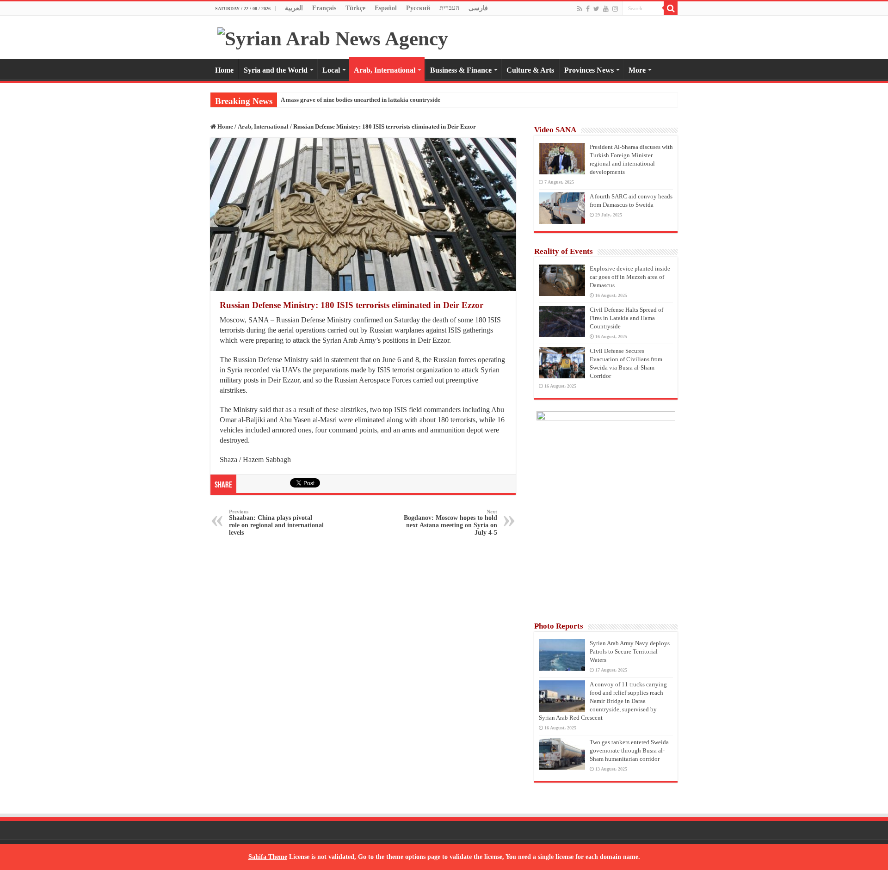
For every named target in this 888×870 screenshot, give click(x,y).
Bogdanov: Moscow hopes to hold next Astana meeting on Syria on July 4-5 (450, 522)
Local (331, 70)
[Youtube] (606, 8)
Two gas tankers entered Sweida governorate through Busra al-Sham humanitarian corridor (629, 750)
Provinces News (589, 70)
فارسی (478, 8)
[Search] (671, 8)
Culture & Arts (530, 70)
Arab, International (384, 70)
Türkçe (355, 8)
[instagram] (615, 8)
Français (324, 8)
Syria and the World (276, 70)
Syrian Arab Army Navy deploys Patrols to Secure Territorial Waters (630, 651)
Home (224, 70)
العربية (294, 8)
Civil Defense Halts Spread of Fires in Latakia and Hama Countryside (626, 318)
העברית (449, 8)
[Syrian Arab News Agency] (332, 36)
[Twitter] (596, 8)
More (637, 70)
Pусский (418, 8)
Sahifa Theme (267, 856)
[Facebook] (588, 8)
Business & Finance (461, 70)
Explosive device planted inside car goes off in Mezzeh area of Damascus (630, 277)
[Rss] (579, 8)
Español (386, 8)
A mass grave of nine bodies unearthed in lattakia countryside (360, 99)
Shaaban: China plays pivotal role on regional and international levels (276, 522)
